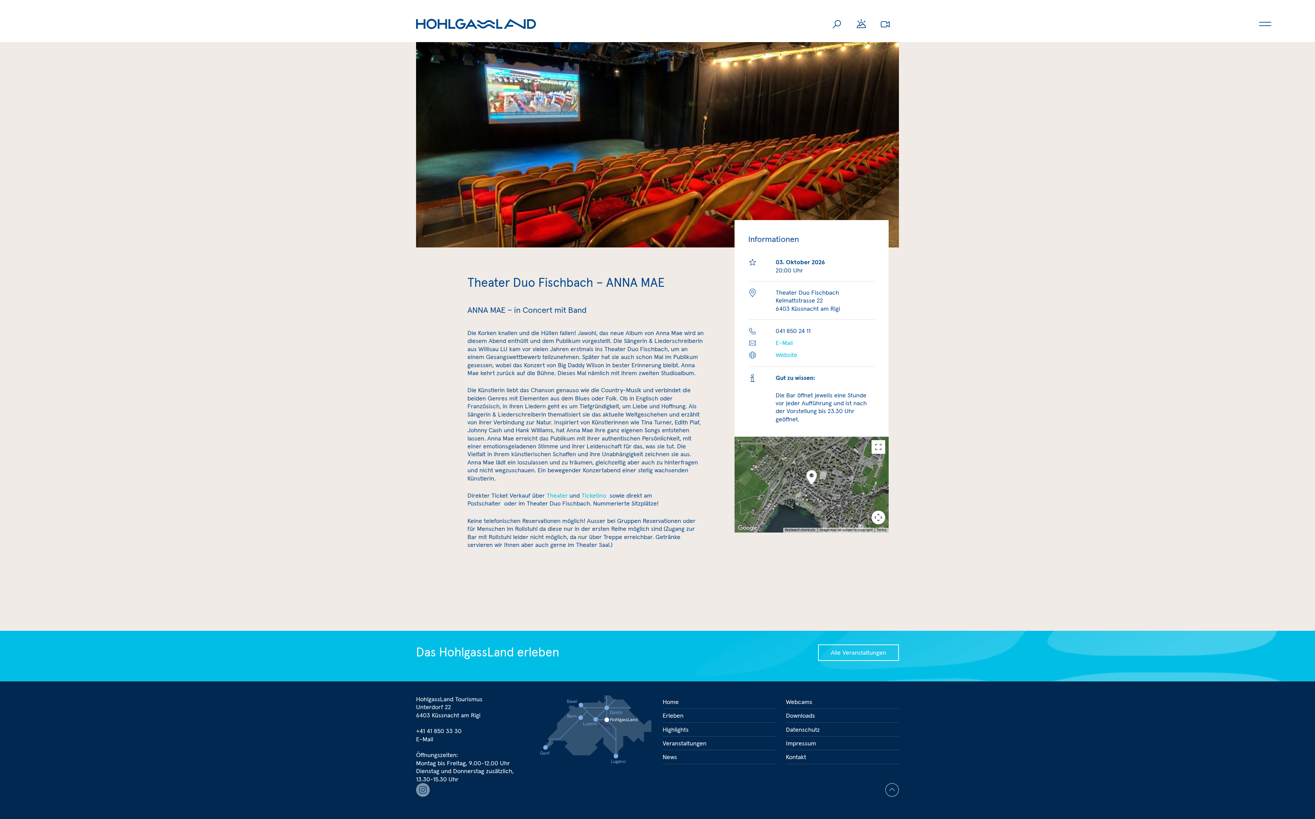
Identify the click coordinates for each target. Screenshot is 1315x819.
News (670, 757)
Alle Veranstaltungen (858, 652)
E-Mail (784, 343)
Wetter (861, 24)
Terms (882, 530)
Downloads (800, 715)
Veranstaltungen (684, 743)
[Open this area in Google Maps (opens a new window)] (747, 528)
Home (671, 702)
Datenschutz (803, 729)
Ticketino (594, 495)
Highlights (676, 729)
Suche (837, 24)
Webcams (885, 24)
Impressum (801, 743)
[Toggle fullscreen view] (878, 447)
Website (786, 355)
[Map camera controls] (878, 517)
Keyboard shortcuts (800, 530)
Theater (557, 495)
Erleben (673, 715)
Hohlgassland (476, 24)
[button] (811, 477)
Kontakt (796, 757)
